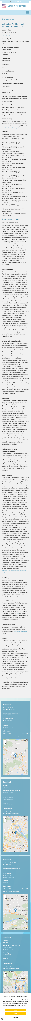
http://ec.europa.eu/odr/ (20, 631)
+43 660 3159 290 (8, 797)
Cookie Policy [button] (15, 1003)
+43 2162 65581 (16, 1)
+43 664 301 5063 (8, 727)
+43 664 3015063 (8, 792)
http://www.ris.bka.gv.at (12, 128)
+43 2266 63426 (8, 875)
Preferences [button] (23, 1005)
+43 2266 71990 (8, 870)
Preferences (15, 1017)
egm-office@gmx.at (9, 877)
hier (18, 613)
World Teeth (17, 6)
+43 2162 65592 (8, 715)
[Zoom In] (5, 741)
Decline (15, 1013)
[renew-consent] (2, 1019)
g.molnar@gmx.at (8, 722)
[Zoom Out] (5, 743)
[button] (15, 12)
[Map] (15, 834)
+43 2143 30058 (8, 954)
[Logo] (4, 6)
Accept (15, 1010)
